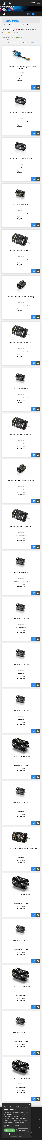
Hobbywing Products (14, 25)
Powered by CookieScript (17, 1136)
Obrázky (4, 33)
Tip (4, 40)
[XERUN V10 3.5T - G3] (21, 607)
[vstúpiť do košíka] (4, 3)
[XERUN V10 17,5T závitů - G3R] (21, 331)
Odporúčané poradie (8, 31)
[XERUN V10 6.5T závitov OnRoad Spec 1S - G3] (21, 837)
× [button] (29, 1104)
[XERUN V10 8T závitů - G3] (21, 1067)
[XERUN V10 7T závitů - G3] (21, 975)
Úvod (5, 25)
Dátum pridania (29, 29)
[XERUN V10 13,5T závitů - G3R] (21, 240)
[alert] (16, 1120)
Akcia (9, 40)
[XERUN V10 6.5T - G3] (21, 791)
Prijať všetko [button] (10, 1130)
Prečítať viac (23, 1122)
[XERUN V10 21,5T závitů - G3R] (21, 423)
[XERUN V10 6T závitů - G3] (21, 883)
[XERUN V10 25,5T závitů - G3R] (21, 515)
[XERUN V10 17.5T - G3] (21, 377)
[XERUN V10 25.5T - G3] (21, 561)
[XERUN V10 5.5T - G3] (21, 699)
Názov (13, 29)
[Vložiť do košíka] (33, 87)
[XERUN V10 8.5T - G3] (21, 1021)
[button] (16, 1134)
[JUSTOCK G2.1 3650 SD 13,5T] (21, 102)
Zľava (15, 40)
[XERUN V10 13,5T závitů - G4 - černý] (21, 286)
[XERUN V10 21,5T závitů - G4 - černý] (21, 469)
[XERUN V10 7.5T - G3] (21, 929)
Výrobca (6, 37)
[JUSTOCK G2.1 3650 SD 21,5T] (21, 148)
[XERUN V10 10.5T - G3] (21, 194)
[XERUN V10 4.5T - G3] (21, 653)
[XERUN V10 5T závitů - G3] (21, 745)
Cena (20, 29)
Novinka (22, 40)
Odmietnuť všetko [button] (22, 1130)
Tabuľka (13, 33)
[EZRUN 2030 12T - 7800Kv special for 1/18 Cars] (21, 56)
